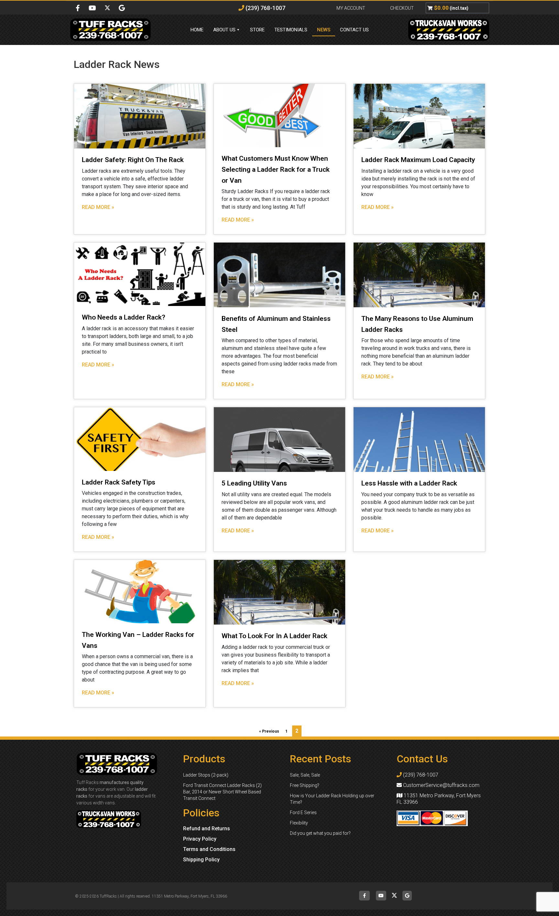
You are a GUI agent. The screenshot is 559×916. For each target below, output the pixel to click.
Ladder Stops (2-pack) (205, 775)
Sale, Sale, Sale (305, 775)
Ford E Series (303, 812)
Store (257, 30)
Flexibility (299, 822)
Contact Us (354, 30)
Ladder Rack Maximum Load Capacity (418, 160)
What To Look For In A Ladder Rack (274, 636)
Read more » (98, 207)
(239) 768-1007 (264, 8)
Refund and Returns (206, 828)
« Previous (269, 731)
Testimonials (290, 30)
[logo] (119, 29)
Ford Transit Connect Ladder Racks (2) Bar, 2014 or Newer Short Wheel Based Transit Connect (222, 792)
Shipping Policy (201, 859)
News (323, 30)
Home (197, 30)
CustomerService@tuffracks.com (440, 785)
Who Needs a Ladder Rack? (123, 317)
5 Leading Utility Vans (254, 483)
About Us (224, 30)
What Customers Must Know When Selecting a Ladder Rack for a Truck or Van (276, 169)
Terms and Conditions (209, 849)
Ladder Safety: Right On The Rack (133, 160)
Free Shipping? (304, 785)
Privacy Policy (199, 839)
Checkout (402, 8)
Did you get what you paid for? (320, 833)
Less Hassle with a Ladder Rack (409, 483)
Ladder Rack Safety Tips (118, 482)
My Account (350, 8)
